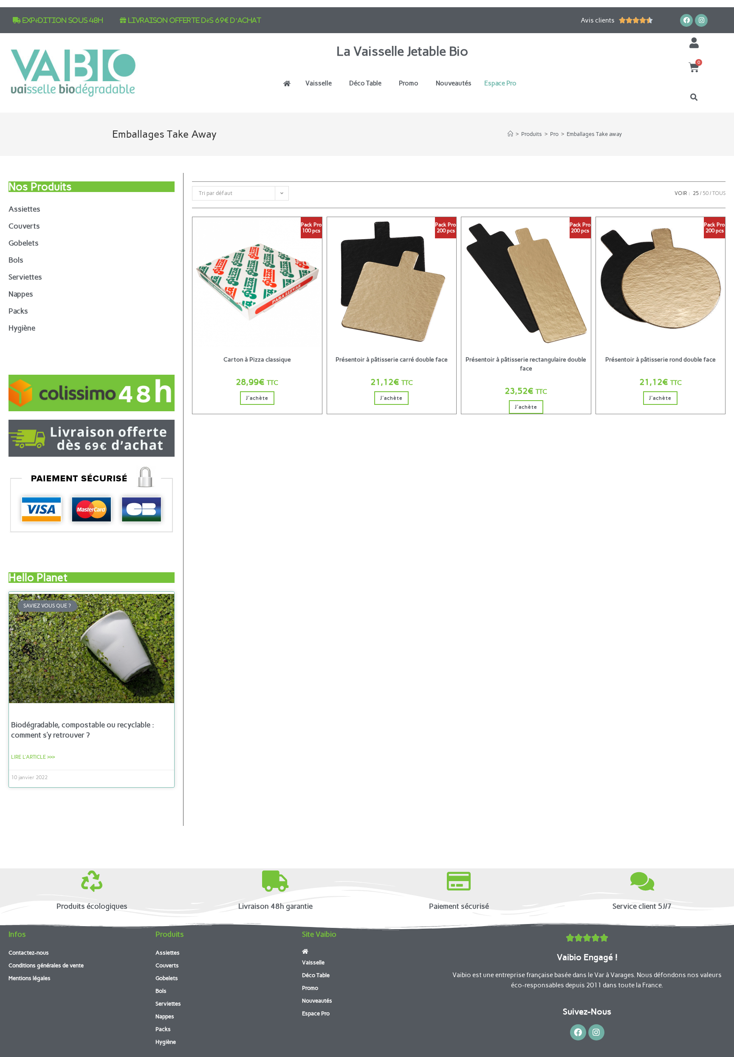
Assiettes (24, 209)
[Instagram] (701, 20)
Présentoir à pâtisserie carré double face (392, 359)
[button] (694, 97)
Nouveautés (453, 83)
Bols (15, 260)
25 (696, 193)
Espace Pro (500, 83)
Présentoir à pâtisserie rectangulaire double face (526, 364)
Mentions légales (29, 978)
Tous (719, 193)
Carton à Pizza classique (257, 359)
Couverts (24, 226)
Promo (408, 83)
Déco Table (365, 83)
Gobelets (23, 243)
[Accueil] (510, 134)
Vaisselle (318, 83)
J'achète (257, 398)
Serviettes (25, 277)
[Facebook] (686, 20)
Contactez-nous (28, 953)
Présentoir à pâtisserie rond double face (660, 359)
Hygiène (21, 328)
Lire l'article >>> (33, 757)
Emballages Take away (594, 134)
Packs (18, 311)
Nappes (20, 294)
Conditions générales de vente (46, 965)
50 (706, 193)
